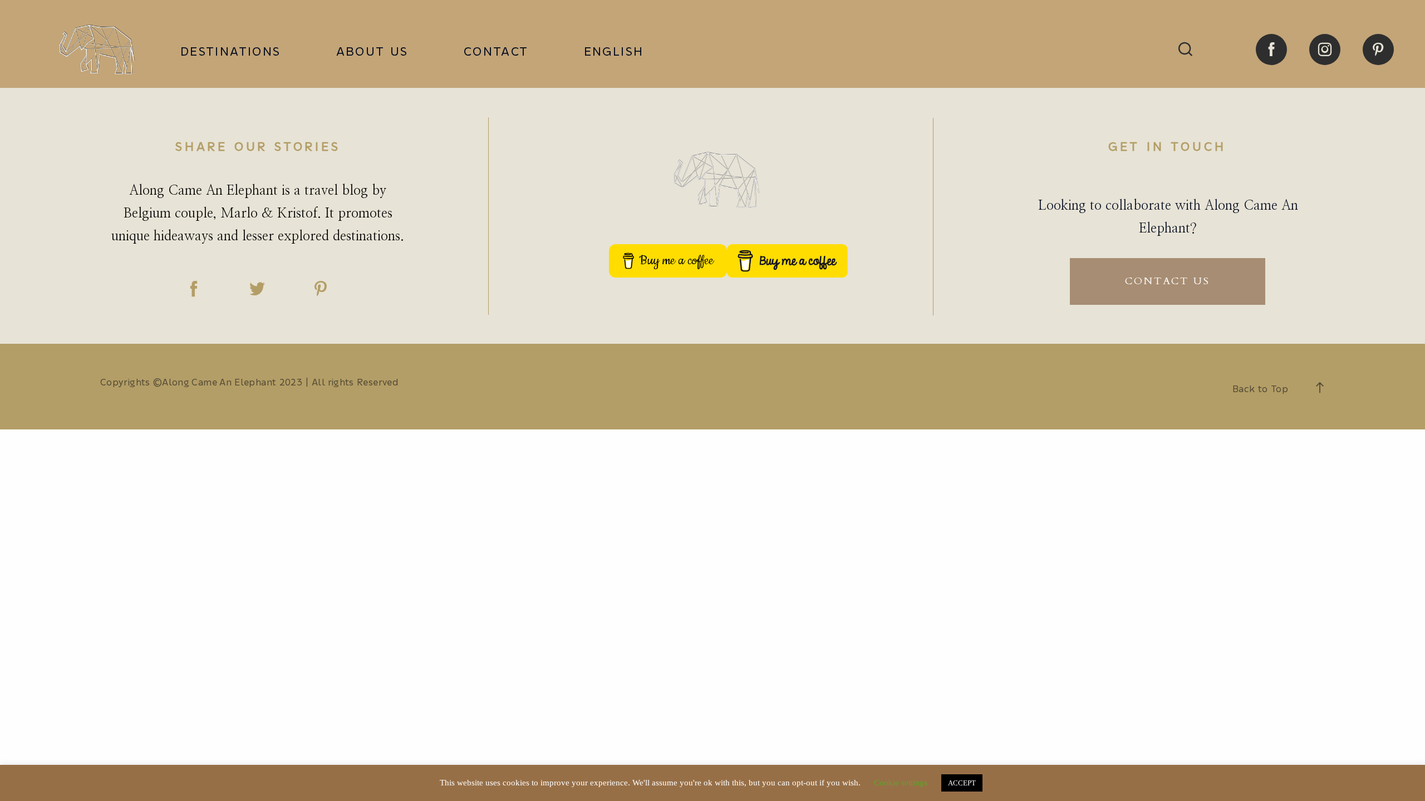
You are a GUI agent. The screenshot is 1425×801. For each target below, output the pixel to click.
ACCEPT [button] (962, 783)
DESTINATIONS (230, 51)
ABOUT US (372, 51)
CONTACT (496, 51)
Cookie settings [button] (900, 782)
